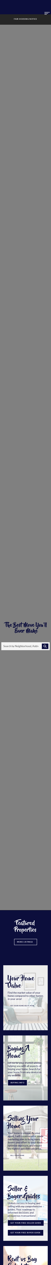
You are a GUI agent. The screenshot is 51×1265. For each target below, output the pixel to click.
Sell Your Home (17, 1155)
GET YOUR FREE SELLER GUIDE (25, 1223)
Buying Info (17, 1083)
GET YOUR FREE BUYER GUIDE (25, 1233)
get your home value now (22, 1005)
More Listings (25, 942)
